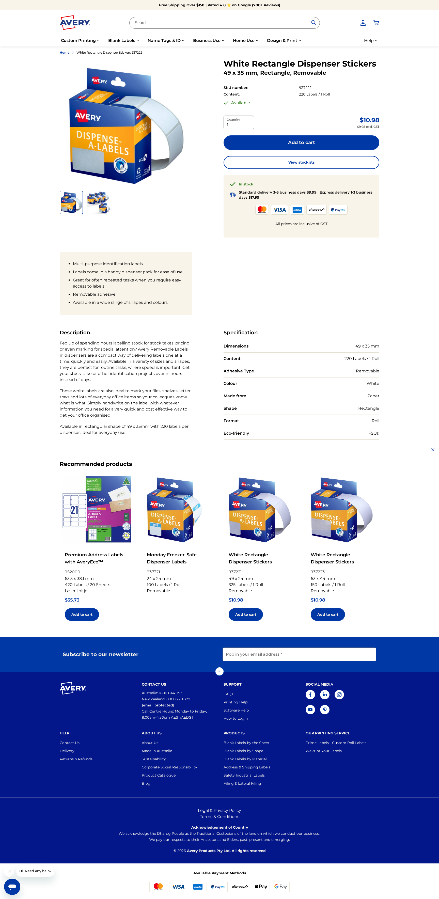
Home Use (244, 40)
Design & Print (282, 40)
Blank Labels (121, 40)
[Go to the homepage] (75, 23)
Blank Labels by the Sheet (246, 742)
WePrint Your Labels (324, 751)
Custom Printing (78, 40)
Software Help (236, 710)
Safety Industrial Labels (244, 775)
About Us (150, 742)
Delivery (67, 751)
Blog (146, 783)
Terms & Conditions (219, 816)
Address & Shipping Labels (247, 767)
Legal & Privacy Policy (219, 810)
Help (369, 40)
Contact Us (70, 742)
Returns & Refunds (76, 759)
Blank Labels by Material (245, 759)
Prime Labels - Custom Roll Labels (336, 742)
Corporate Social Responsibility (169, 767)
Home (64, 52)
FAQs (228, 694)
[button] (71, 202)
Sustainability (154, 759)
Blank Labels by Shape (243, 751)
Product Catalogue (159, 775)
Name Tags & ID (164, 40)
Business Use (207, 40)
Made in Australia (157, 751)
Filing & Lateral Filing (242, 783)
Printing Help (235, 702)
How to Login (236, 718)
